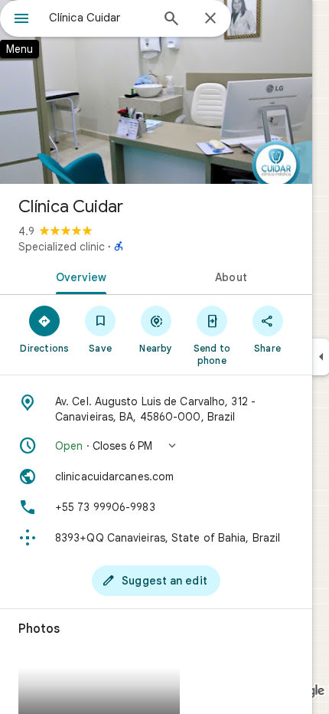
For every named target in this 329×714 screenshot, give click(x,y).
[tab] (78, 275)
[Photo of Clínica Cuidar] (156, 92)
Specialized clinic (61, 247)
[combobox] (99, 17)
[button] (156, 446)
